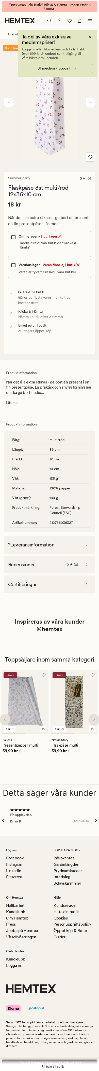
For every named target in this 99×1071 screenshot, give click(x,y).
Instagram (15, 864)
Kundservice (64, 905)
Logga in (13, 965)
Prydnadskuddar (68, 870)
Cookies (61, 918)
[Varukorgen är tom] (80, 21)
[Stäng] (90, 37)
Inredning (62, 876)
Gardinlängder (66, 864)
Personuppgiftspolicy (72, 924)
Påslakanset (64, 858)
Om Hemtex (17, 918)
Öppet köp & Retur (70, 930)
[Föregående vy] (8, 102)
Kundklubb (15, 911)
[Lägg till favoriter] (90, 157)
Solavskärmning (67, 883)
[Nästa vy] (90, 102)
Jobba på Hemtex (22, 930)
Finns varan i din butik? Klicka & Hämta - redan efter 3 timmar (50, 6)
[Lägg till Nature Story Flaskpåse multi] (92, 729)
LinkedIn (13, 870)
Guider (59, 937)
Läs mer (50, 223)
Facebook (14, 858)
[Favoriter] (69, 21)
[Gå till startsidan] (20, 20)
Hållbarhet (15, 905)
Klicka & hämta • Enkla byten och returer (50, 1063)
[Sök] (49, 21)
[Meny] (90, 21)
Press (10, 924)
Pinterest (14, 876)
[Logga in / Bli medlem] (59, 21)
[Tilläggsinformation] (20, 751)
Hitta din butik (66, 911)
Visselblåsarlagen (21, 937)
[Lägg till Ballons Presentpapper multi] (43, 729)
